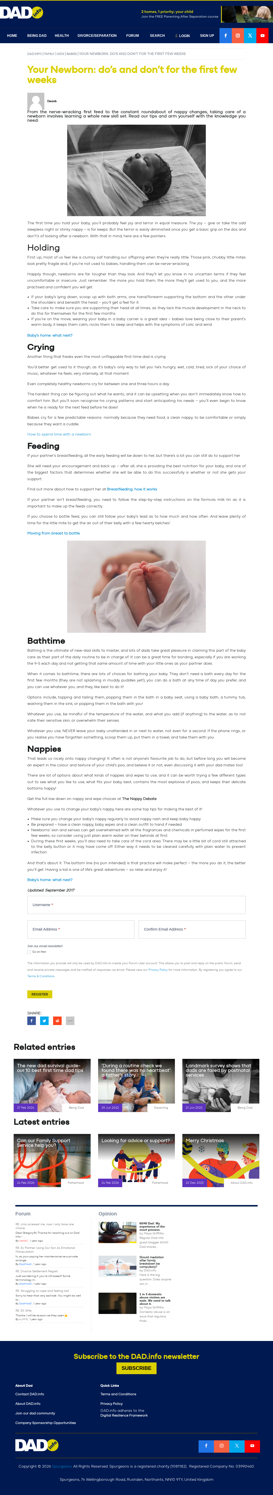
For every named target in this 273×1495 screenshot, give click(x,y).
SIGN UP (207, 35)
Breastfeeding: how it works (132, 489)
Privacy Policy (158, 969)
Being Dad (76, 1107)
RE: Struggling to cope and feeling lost (42, 1290)
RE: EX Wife (24, 1310)
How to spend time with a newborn (59, 434)
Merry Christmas (205, 1140)
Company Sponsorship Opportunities (45, 1423)
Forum (22, 1214)
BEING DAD (37, 35)
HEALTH (62, 35)
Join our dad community (35, 1413)
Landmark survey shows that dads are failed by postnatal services (218, 1070)
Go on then (39, 951)
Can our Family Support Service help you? (43, 1143)
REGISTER (40, 994)
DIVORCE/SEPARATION (97, 35)
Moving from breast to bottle (53, 533)
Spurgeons (62, 1466)
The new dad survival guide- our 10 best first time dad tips (50, 1068)
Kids (60, 54)
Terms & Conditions (40, 976)
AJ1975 (23, 1319)
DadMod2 (25, 1264)
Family (49, 54)
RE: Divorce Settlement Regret (37, 1271)
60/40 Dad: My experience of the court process (152, 1226)
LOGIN (184, 36)
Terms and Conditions (118, 1394)
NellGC (23, 1240)
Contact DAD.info (29, 1394)
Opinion (108, 1214)
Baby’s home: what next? (50, 335)
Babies (72, 54)
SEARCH (157, 35)
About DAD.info (242, 1182)
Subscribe (136, 1368)
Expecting (161, 1107)
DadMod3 (25, 1283)
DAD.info (34, 54)
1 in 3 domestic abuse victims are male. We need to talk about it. (155, 1298)
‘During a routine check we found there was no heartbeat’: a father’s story (136, 1070)
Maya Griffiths (154, 1233)
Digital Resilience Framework (124, 1415)
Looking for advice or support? (136, 1140)
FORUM (132, 35)
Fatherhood (76, 1182)
